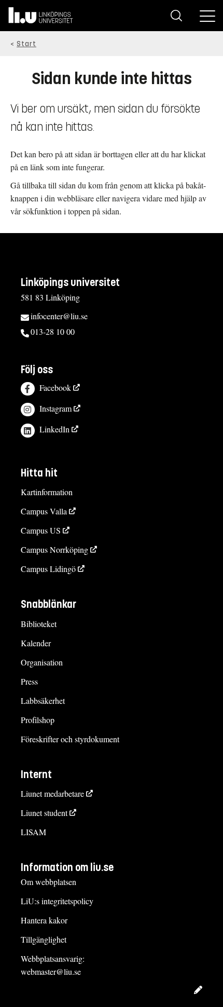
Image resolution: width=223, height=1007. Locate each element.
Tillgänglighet (43, 939)
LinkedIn (54, 429)
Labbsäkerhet (43, 700)
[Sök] (176, 15)
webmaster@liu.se (51, 971)
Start (26, 43)
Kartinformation (47, 491)
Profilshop (37, 719)
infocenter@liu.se (59, 315)
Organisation (42, 662)
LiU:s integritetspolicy (57, 900)
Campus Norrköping (54, 549)
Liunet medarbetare (52, 793)
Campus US (41, 530)
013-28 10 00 (53, 331)
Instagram (55, 408)
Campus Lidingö (48, 568)
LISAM (33, 831)
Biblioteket (39, 623)
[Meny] (207, 15)
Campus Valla (44, 511)
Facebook (55, 387)
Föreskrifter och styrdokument (70, 738)
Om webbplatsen (48, 881)
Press (29, 681)
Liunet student (44, 812)
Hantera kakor (44, 920)
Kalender (36, 642)
